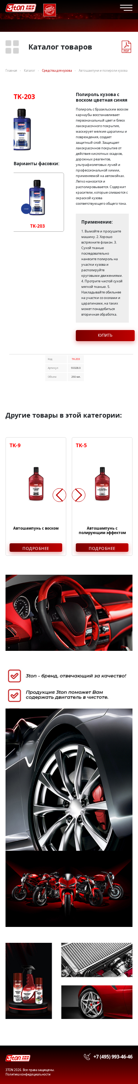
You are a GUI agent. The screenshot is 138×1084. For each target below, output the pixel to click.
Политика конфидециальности (28, 1074)
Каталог (29, 70)
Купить (105, 335)
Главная (11, 70)
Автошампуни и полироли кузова (103, 70)
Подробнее (35, 548)
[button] (78, 495)
